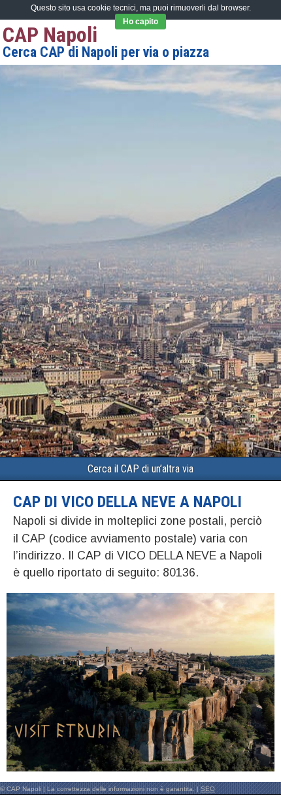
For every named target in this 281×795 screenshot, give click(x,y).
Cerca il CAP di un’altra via (140, 469)
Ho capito (140, 21)
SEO (208, 788)
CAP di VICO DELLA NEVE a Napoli (127, 502)
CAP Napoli (50, 34)
